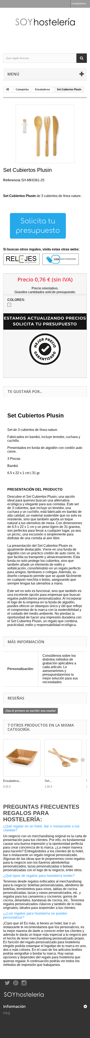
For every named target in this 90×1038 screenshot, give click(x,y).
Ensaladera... (12, 781)
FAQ (6, 1013)
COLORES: (16, 300)
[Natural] (9, 304)
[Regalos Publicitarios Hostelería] (45, 27)
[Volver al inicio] (8, 89)
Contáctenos (79, 3)
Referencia (11, 180)
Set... (48, 781)
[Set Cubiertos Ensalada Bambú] (63, 757)
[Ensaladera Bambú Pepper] (21, 757)
